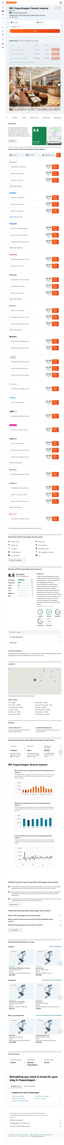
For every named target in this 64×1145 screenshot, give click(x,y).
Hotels (18, 1134)
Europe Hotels (25, 1134)
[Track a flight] (3, 31)
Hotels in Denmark (34, 1134)
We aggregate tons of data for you (20, 1123)
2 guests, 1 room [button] (15, 27)
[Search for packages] (3, 18)
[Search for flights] (3, 7)
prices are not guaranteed (41, 1115)
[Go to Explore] (3, 27)
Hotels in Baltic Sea (12, 1136)
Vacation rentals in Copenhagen (20, 1101)
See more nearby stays (55, 946)
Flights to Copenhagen (18, 1096)
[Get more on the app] (3, 22)
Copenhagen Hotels (23, 1136)
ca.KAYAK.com (11, 1134)
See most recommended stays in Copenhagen (49, 1015)
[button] (3, 2)
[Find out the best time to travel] (3, 34)
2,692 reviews (23, 13)
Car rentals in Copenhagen (42, 1096)
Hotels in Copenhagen (41, 1098)
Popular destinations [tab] (29, 1086)
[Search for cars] (3, 14)
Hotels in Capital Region (45, 1134)
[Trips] (3, 39)
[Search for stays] (3, 11)
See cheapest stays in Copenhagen (52, 980)
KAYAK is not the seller (16, 1120)
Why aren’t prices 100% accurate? (20, 1126)
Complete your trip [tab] (16, 1086)
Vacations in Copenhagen (18, 1098)
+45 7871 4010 (13, 17)
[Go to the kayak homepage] (11, 3)
